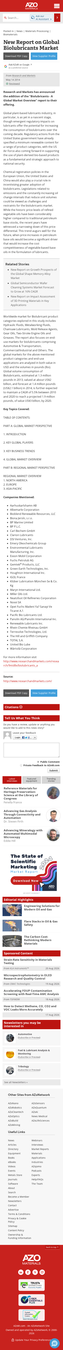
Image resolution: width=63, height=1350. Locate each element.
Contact (12, 1205)
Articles (12, 1144)
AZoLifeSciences (41, 1120)
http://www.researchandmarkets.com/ (27, 681)
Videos (11, 1166)
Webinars (37, 1140)
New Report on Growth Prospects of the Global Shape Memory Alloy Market (34, 274)
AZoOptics (13, 1116)
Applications (39, 1157)
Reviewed (14, 83)
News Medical (39, 1116)
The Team (37, 1183)
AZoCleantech (16, 1111)
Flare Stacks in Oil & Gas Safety (40, 923)
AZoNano (13, 1103)
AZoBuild (13, 1120)
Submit (53, 770)
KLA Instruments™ (19, 968)
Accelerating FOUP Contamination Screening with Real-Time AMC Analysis (31, 992)
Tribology (23, 1066)
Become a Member (18, 1196)
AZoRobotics (15, 1107)
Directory (13, 1149)
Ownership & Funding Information (19, 1236)
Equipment (14, 1153)
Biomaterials (10, 34)
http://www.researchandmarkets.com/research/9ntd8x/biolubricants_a (31, 663)
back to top (51, 1247)
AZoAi (35, 1111)
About (11, 1188)
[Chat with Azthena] (55, 1343)
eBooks (12, 1162)
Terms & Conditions (19, 1214)
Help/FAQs (37, 1179)
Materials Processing (37, 31)
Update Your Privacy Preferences (33, 1340)
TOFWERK (15, 999)
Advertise (13, 1209)
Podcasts (36, 1170)
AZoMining (14, 1124)
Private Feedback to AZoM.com (41, 765)
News (19, 31)
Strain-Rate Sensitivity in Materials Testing (28, 961)
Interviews (37, 1144)
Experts (36, 1175)
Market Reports (40, 1149)
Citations (12, 707)
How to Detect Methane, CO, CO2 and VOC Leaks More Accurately (30, 1007)
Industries (37, 1162)
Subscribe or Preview (29, 1037)
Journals (12, 1179)
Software (13, 1183)
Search (12, 1192)
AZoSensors (38, 1103)
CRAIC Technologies (20, 983)
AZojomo (36, 1166)
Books (11, 1157)
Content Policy (16, 1230)
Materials (37, 1153)
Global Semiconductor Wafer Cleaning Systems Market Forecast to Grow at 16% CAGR (32, 287)
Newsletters (15, 1201)
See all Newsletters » (16, 1082)
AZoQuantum (39, 1107)
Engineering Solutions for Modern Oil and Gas (42, 907)
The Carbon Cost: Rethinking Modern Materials (37, 940)
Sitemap (12, 1226)
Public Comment (50, 761)
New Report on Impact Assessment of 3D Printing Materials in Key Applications (33, 301)
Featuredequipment (31, 779)
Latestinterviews (12, 779)
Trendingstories (51, 779)
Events (11, 1170)
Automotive (25, 1034)
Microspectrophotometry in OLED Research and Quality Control (28, 976)
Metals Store (15, 1175)
